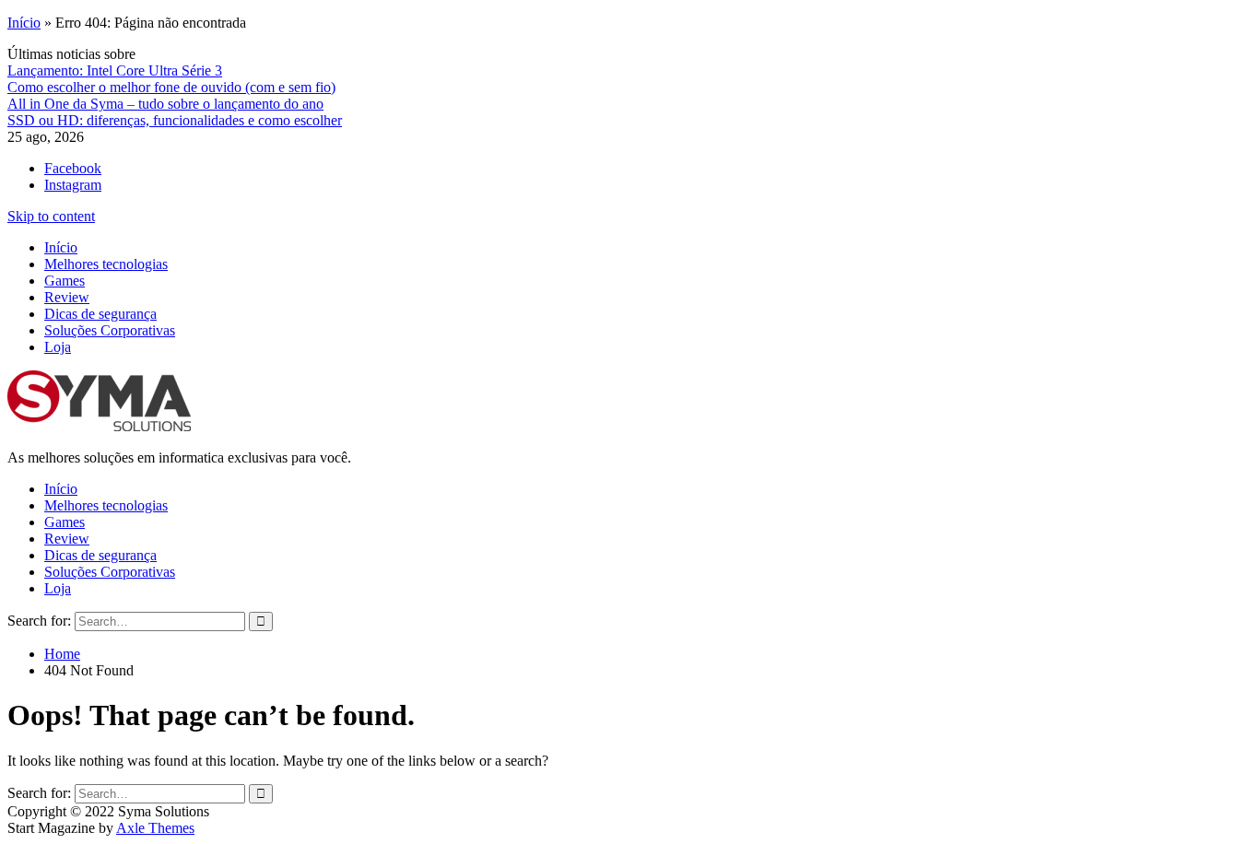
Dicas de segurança (100, 314)
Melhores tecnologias (106, 264)
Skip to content (51, 216)
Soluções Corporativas (109, 330)
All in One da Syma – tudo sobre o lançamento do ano (165, 103)
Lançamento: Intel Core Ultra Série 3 (114, 70)
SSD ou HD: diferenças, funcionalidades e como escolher (174, 120)
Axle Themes (155, 828)
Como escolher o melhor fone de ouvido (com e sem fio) (171, 87)
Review (66, 297)
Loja (57, 347)
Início (24, 22)
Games (64, 280)
